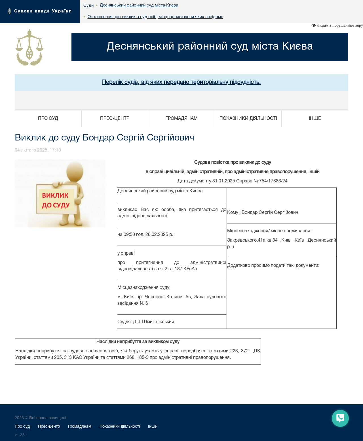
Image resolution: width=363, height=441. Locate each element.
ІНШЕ (315, 119)
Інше (152, 427)
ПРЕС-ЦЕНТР (114, 119)
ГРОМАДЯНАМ (181, 119)
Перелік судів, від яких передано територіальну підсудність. (181, 82)
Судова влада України (43, 11)
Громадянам (79, 427)
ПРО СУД (48, 119)
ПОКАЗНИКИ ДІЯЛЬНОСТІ (248, 119)
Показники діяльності (120, 427)
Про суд (22, 427)
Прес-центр (49, 427)
